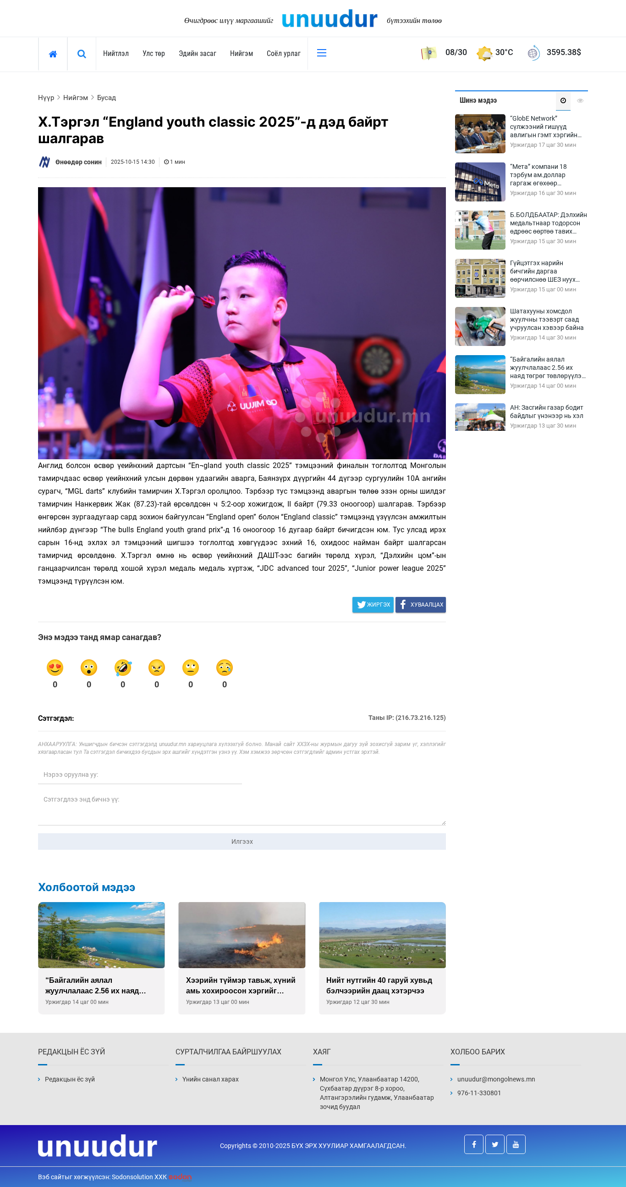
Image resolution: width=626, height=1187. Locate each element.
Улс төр (154, 53)
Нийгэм (241, 53)
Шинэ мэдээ (478, 100)
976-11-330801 (479, 1093)
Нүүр (46, 98)
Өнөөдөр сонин (78, 162)
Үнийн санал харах (210, 1079)
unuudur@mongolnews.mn (496, 1079)
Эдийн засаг (197, 53)
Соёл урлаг (284, 53)
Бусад (106, 98)
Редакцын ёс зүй (70, 1079)
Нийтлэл (116, 53)
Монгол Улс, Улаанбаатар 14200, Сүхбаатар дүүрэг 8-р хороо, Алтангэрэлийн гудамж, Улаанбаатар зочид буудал (377, 1093)
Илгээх (242, 841)
